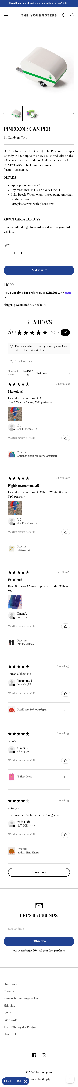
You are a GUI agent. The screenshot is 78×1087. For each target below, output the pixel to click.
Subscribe (39, 941)
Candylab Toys (17, 137)
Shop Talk (10, 1034)
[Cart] (72, 15)
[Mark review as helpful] (65, 438)
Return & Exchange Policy (21, 998)
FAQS (7, 1013)
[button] (58, 332)
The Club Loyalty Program (21, 1027)
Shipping (9, 305)
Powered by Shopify (39, 1079)
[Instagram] (44, 1055)
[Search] (64, 15)
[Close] (25, 1081)
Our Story (10, 984)
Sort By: (30, 373)
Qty (7, 245)
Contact (9, 991)
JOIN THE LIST (12, 1081)
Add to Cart (39, 270)
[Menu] (6, 15)
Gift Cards (10, 1020)
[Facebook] (34, 1055)
